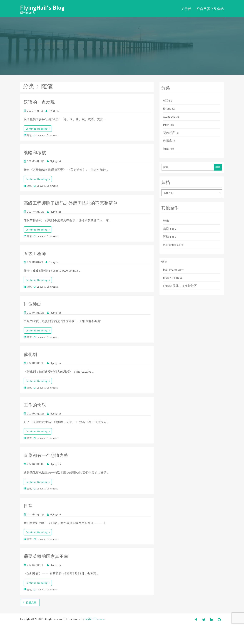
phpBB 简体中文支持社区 (180, 285)
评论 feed (169, 236)
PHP (166, 124)
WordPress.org (173, 244)
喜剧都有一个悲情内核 (46, 455)
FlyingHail (54, 111)
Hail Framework (173, 269)
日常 (28, 506)
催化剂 (30, 354)
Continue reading (37, 128)
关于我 (186, 8)
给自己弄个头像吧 (210, 8)
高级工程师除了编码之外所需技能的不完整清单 (71, 203)
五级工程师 (35, 253)
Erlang (167, 108)
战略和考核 (35, 152)
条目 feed (169, 228)
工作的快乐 (35, 405)
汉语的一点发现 (39, 102)
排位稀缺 (33, 304)
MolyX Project (172, 277)
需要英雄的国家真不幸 (46, 556)
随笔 (29, 135)
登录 (166, 220)
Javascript (170, 116)
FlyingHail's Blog (42, 7)
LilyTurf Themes (94, 619)
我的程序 (169, 132)
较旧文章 (31, 602)
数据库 (167, 141)
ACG (166, 100)
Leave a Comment (47, 135)
